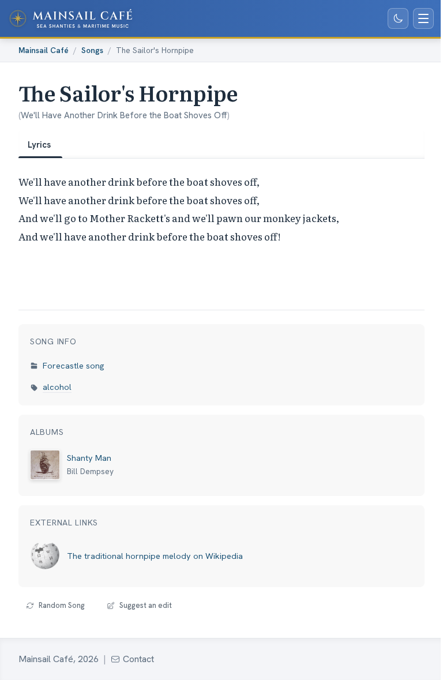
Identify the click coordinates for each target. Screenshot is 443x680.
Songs (92, 50)
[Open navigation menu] (423, 18)
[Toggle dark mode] (398, 18)
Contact (138, 659)
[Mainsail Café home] (71, 18)
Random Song (62, 605)
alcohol (57, 387)
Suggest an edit (145, 605)
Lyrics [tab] (39, 145)
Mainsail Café (43, 50)
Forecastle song (73, 365)
